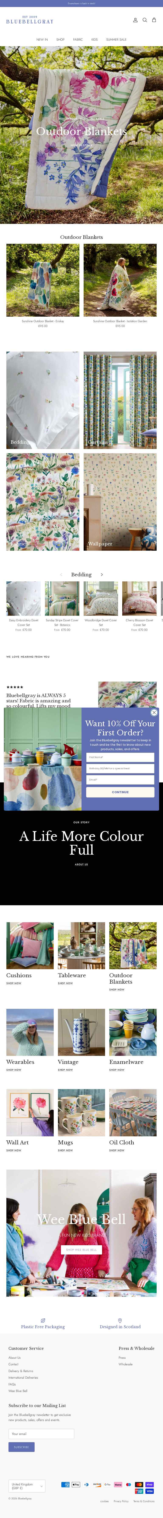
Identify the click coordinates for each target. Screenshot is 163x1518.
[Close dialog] (154, 712)
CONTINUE (120, 792)
